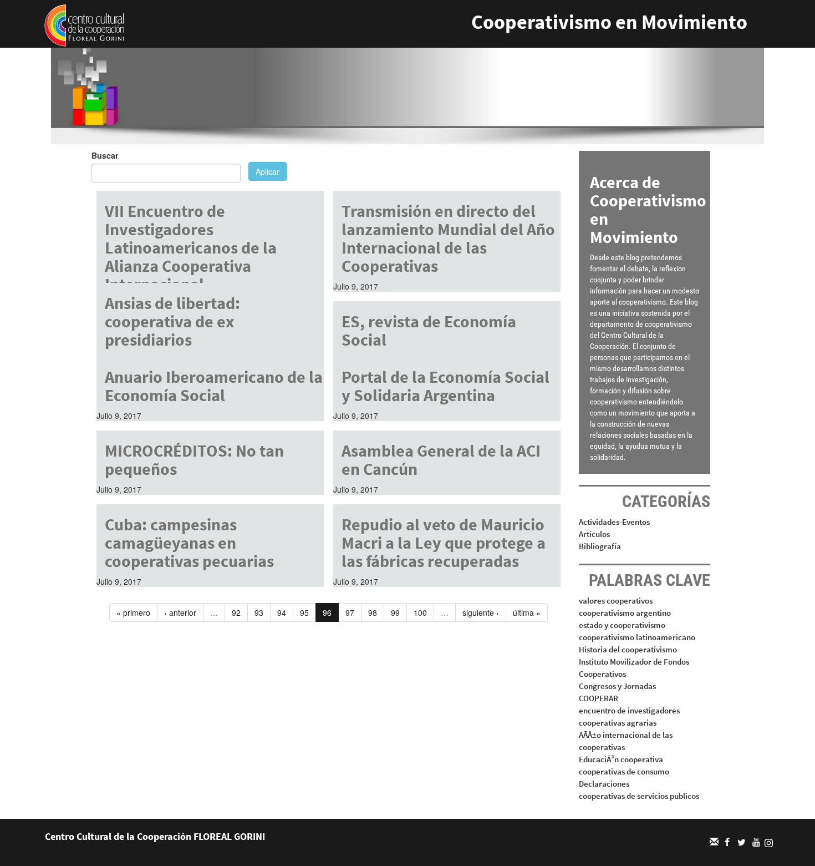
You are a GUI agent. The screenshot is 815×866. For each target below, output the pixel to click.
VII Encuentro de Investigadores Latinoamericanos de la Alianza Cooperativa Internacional (191, 247)
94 (281, 612)
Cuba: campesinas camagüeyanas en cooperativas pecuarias (189, 542)
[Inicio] (84, 24)
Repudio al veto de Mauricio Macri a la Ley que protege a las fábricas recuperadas (444, 542)
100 (420, 612)
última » (527, 612)
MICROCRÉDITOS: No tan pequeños (194, 459)
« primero (133, 612)
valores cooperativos (616, 600)
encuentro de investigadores (629, 710)
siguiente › (480, 612)
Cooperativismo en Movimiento (609, 21)
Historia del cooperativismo (628, 649)
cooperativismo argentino (625, 612)
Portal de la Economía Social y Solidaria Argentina (445, 386)
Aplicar (267, 171)
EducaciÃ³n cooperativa (621, 759)
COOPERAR (598, 698)
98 (372, 612)
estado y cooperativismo (622, 625)
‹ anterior (180, 612)
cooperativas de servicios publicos (639, 796)
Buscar (104, 155)
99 (395, 612)
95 (304, 612)
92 (236, 612)
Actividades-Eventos (614, 521)
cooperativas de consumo (624, 771)
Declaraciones (604, 783)
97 (349, 612)
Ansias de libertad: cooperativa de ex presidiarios (172, 321)
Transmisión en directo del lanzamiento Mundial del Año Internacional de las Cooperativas (448, 238)
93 (258, 612)
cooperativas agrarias (617, 722)
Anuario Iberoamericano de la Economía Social (214, 386)
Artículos (594, 534)
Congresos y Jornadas (617, 686)
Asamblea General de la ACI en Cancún (441, 459)
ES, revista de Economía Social (429, 330)
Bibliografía (600, 546)
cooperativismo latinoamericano (637, 637)
